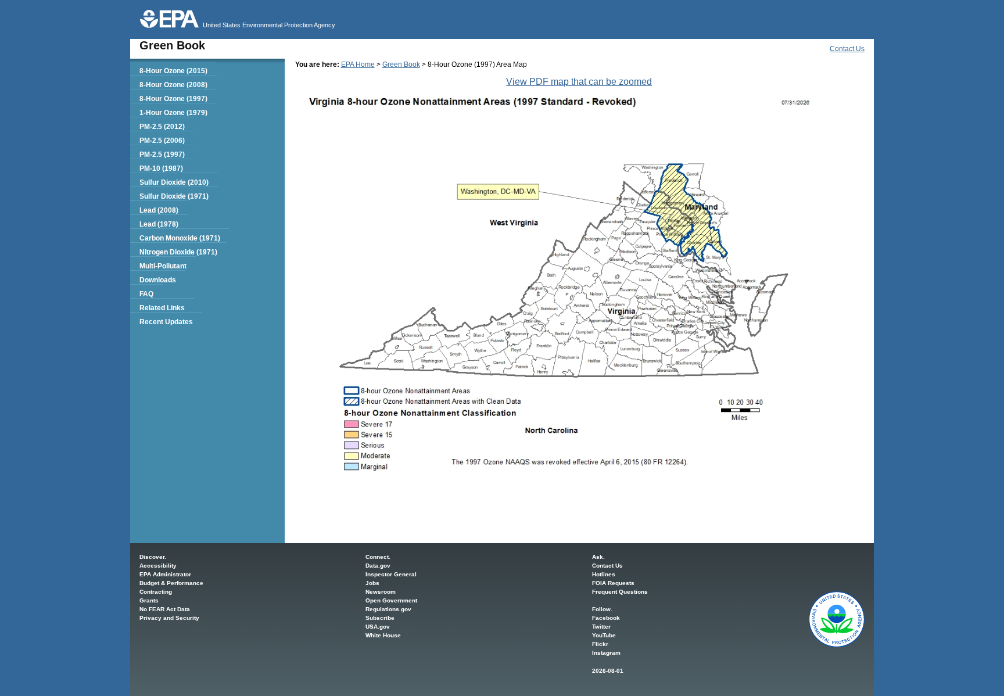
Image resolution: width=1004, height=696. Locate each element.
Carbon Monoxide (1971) (179, 238)
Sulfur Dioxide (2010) (174, 182)
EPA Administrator (165, 574)
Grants (149, 600)
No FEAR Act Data (164, 609)
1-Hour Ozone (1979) (173, 113)
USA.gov (377, 626)
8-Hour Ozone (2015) (173, 71)
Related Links (162, 308)
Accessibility (158, 565)
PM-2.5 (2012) (162, 127)
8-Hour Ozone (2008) (173, 85)
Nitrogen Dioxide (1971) (178, 252)
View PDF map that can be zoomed (579, 82)
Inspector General (391, 574)
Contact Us (847, 49)
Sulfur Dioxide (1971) (174, 196)
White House (383, 635)
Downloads (157, 280)
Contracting (155, 592)
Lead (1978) (158, 224)
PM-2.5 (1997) (162, 154)
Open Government (391, 600)
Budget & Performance (171, 583)
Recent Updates (166, 322)
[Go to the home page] (169, 18)
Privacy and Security (169, 618)
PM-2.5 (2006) (162, 141)
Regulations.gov (388, 609)
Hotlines (603, 574)
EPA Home (358, 64)
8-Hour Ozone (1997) (173, 99)
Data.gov (377, 565)
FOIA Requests (613, 583)
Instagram (606, 653)
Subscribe (380, 618)
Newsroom (380, 592)
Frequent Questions (620, 592)
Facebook (606, 618)
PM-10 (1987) (161, 168)
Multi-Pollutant (163, 266)
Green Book (401, 64)
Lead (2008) (158, 210)
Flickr (600, 644)
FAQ (146, 294)
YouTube (604, 635)
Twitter (601, 626)
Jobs (372, 583)
